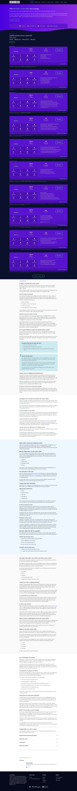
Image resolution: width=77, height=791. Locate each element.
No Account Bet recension (62, 224)
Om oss (30, 777)
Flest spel (33, 39)
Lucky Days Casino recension (61, 133)
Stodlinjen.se (23, 89)
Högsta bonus (18, 39)
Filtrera (11, 42)
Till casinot (59, 50)
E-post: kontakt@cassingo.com (34, 778)
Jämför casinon (14, 20)
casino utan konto (46, 420)
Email (28, 767)
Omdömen (44, 780)
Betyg (12, 39)
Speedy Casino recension (62, 269)
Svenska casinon (37, 2)
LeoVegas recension (63, 178)
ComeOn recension (63, 156)
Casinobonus (57, 2)
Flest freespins (26, 39)
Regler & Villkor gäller (28, 89)
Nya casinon (44, 2)
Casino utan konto (50, 2)
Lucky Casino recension (62, 247)
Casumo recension (63, 63)
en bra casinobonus (35, 474)
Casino (32, 2)
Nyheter (65, 2)
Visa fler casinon (38, 276)
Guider (62, 2)
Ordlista (44, 781)
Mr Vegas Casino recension (62, 110)
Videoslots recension (62, 201)
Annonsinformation (12, 33)
